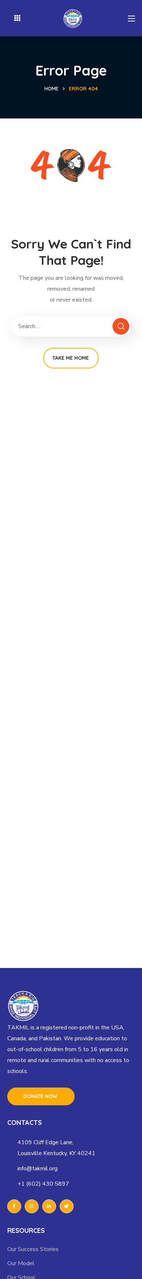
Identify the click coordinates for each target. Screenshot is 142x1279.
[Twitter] (67, 1206)
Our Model (21, 1263)
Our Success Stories (33, 1249)
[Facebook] (14, 1206)
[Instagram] (32, 1206)
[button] (41, 1096)
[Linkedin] (49, 1206)
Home (51, 88)
